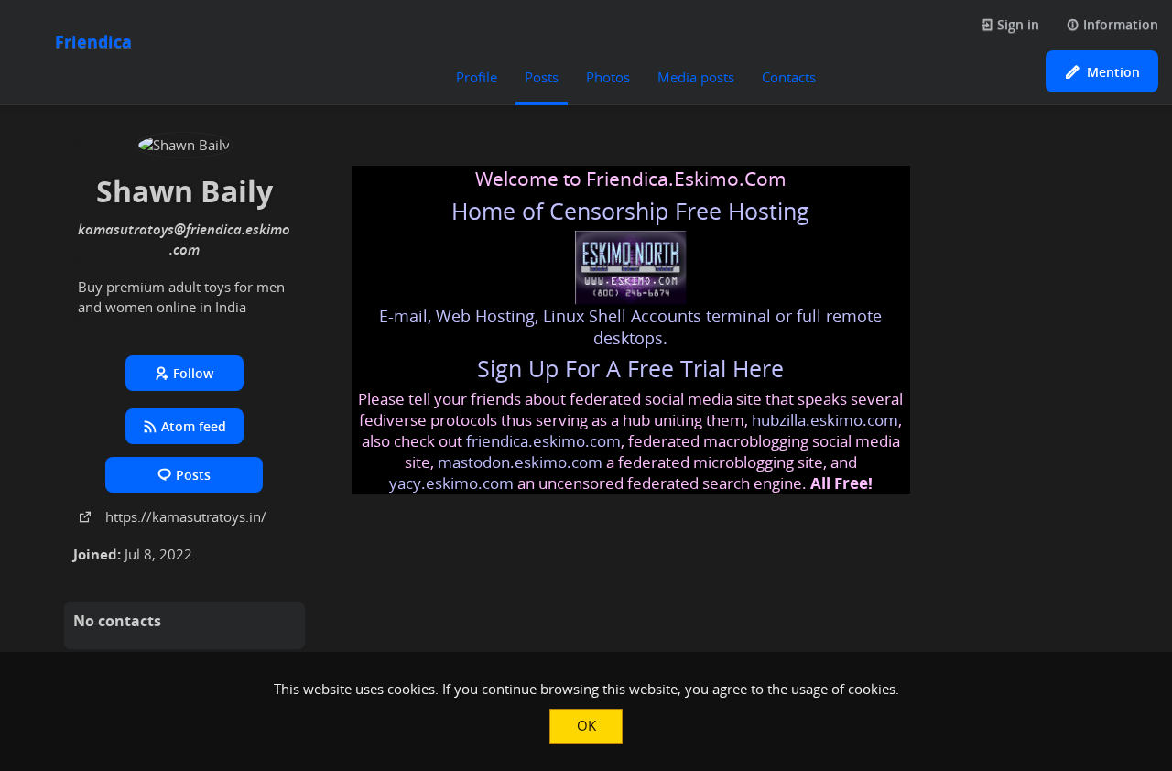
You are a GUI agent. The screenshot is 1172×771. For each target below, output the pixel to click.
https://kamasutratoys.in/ (185, 516)
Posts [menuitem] (542, 77)
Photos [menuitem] (608, 77)
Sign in (1016, 24)
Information (1119, 24)
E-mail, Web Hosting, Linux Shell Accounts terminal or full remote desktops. (630, 327)
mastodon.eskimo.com (520, 461)
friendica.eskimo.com (543, 440)
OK (586, 725)
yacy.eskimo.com (451, 483)
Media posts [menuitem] (695, 77)
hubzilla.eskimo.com (825, 419)
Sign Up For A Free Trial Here (630, 368)
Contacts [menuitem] (789, 77)
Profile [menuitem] (476, 77)
